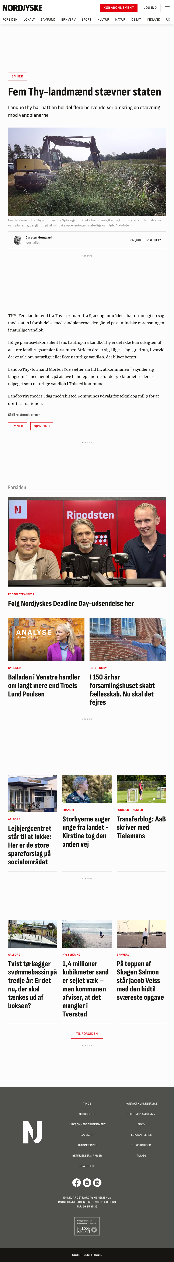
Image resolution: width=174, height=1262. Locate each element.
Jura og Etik (87, 1166)
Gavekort (87, 1135)
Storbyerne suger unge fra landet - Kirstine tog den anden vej (86, 832)
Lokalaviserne (141, 1135)
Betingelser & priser (87, 1155)
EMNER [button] (17, 76)
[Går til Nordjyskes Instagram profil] (87, 1182)
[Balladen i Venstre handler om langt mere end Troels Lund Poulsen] (46, 639)
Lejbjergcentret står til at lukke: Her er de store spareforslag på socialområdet (30, 845)
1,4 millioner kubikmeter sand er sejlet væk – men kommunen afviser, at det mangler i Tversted (85, 989)
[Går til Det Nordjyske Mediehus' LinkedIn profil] (97, 1182)
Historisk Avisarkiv (141, 1114)
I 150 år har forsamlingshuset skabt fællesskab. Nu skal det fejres (122, 690)
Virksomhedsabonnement (87, 1124)
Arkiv (141, 1124)
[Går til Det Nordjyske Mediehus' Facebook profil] (76, 1182)
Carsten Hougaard (38, 238)
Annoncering (87, 1145)
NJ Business (87, 1114)
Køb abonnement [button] (119, 8)
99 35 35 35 (90, 1206)
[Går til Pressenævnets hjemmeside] (87, 1226)
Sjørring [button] (42, 426)
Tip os (87, 1103)
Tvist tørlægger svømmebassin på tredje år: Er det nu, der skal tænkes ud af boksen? (32, 985)
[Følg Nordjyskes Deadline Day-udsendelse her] (87, 542)
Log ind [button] (150, 8)
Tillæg (141, 1155)
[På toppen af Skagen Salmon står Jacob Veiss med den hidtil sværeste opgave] (141, 934)
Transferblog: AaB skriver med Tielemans (141, 827)
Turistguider (141, 1145)
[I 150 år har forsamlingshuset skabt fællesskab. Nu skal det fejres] (128, 639)
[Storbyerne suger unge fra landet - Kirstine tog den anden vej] (87, 789)
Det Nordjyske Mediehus (94, 1197)
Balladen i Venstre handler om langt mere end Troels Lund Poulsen (44, 685)
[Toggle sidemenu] (167, 8)
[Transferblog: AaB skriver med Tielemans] (141, 789)
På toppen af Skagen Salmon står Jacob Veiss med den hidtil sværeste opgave (140, 981)
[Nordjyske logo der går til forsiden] (22, 8)
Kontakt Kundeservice (141, 1103)
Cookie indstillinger (87, 1255)
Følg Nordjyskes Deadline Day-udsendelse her (71, 603)
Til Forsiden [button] (87, 1034)
